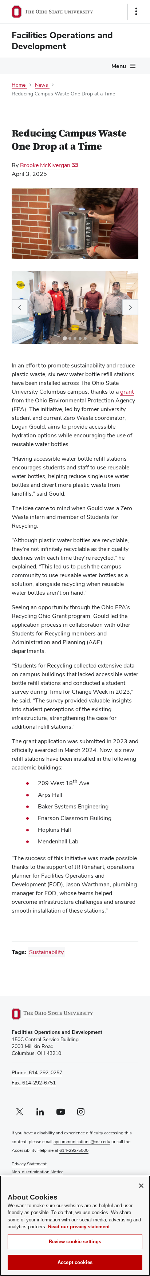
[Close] (141, 1186)
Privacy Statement (29, 1164)
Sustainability (46, 952)
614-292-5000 (73, 1150)
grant (127, 391)
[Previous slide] (20, 307)
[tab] (65, 338)
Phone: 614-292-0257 (37, 1072)
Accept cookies (75, 1262)
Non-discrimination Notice (37, 1172)
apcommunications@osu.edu (82, 1142)
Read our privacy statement (79, 1226)
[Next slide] (130, 307)
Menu (118, 66)
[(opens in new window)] (61, 1014)
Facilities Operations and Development (62, 40)
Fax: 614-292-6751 (34, 1082)
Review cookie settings (75, 1241)
